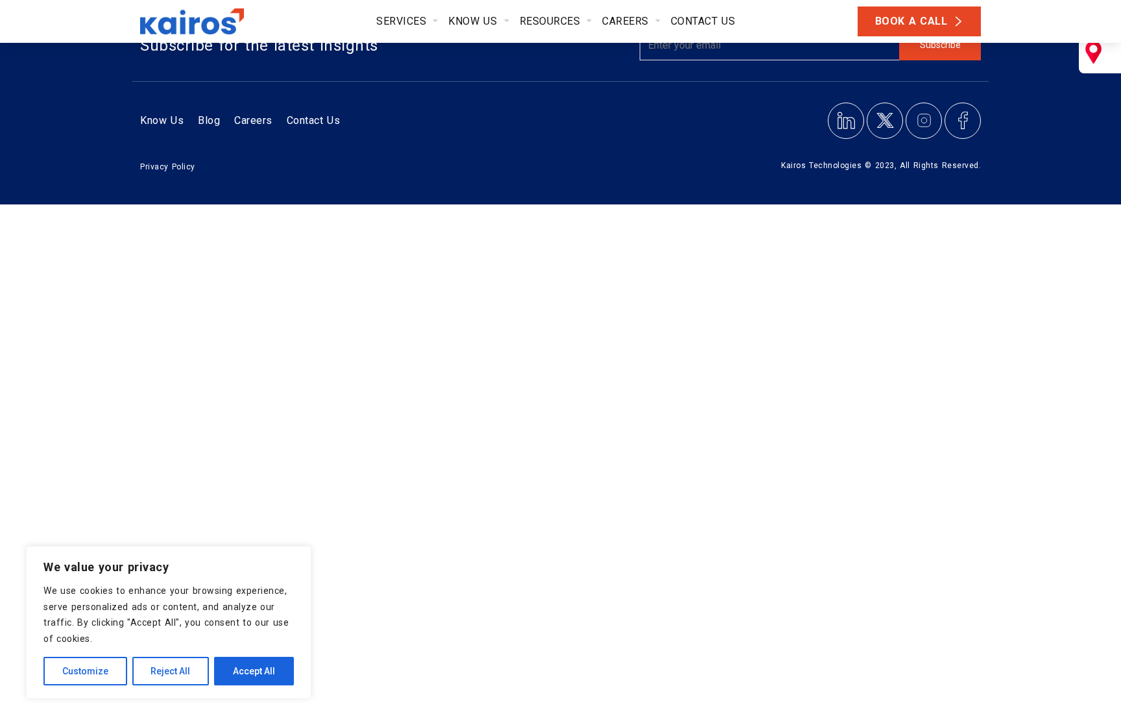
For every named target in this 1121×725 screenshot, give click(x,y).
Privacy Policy (167, 166)
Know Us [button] (474, 21)
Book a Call (911, 21)
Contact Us (703, 21)
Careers (253, 120)
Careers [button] (627, 21)
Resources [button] (552, 21)
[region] (168, 622)
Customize (85, 671)
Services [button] (403, 21)
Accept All (254, 671)
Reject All (170, 671)
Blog (209, 120)
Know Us (162, 120)
